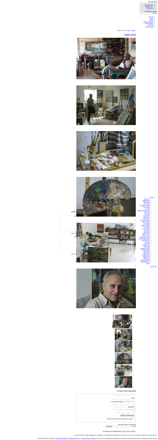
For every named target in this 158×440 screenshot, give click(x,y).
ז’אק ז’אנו (147, 212)
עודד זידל (147, 213)
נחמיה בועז (147, 232)
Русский (148, 5)
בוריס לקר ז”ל (146, 228)
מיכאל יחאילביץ (145, 260)
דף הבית (151, 17)
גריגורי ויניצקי (146, 235)
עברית (148, 8)
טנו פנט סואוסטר (145, 248)
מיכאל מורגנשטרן (145, 237)
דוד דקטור (147, 199)
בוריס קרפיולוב (146, 240)
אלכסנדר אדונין (145, 225)
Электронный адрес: (122, 401)
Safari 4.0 (94, 438)
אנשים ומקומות (149, 23)
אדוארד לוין (146, 215)
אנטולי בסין (146, 227)
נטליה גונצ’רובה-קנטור (143, 210)
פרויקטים (150, 25)
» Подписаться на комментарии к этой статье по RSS (119, 431)
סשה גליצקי (146, 202)
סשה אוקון (147, 247)
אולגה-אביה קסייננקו (144, 238)
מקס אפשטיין (146, 200)
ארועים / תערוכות (148, 22)
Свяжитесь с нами (150, 11)
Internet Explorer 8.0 (62, 438)
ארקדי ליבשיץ (146, 233)
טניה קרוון (147, 223)
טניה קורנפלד (146, 245)
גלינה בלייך (147, 230)
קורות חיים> (153, 266)
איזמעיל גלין (146, 207)
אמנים (151, 18)
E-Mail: (133, 426)
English (148, 6)
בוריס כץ (147, 242)
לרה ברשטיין (146, 218)
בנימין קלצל (146, 253)
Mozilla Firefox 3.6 (74, 438)
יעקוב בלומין (146, 217)
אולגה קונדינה (146, 250)
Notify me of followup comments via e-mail (119, 419)
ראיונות (151, 20)
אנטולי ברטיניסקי (145, 220)
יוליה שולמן (147, 258)
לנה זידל (147, 209)
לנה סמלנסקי (146, 256)
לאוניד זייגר (147, 204)
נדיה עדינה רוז (146, 255)
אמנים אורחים (149, 27)
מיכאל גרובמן (146, 222)
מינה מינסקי (146, 252)
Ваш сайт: (131, 407)
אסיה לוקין (147, 243)
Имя (133, 398)
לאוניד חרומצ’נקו (145, 205)
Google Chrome (85, 438)
